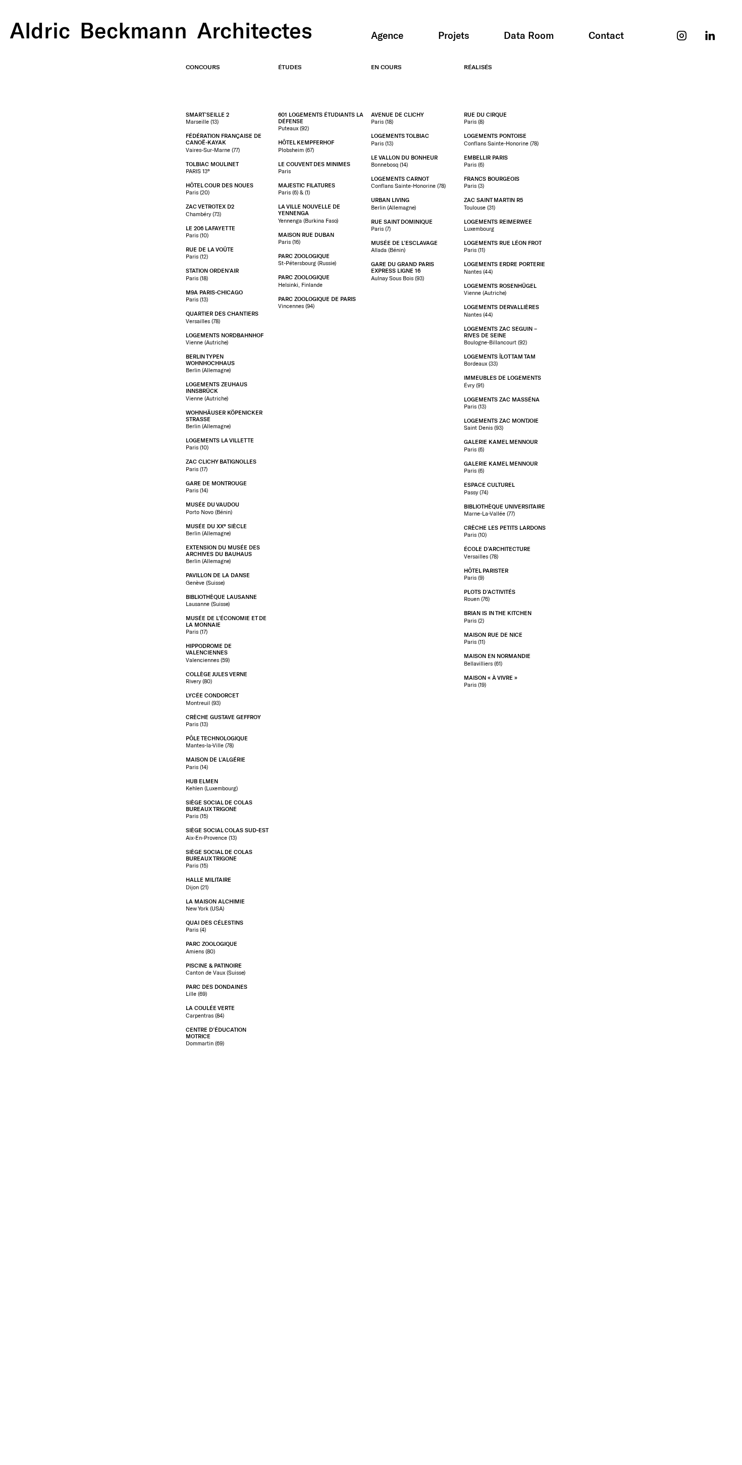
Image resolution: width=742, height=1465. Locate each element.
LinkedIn (710, 20)
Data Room (529, 35)
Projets (453, 35)
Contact (606, 35)
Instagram (682, 20)
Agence (387, 35)
